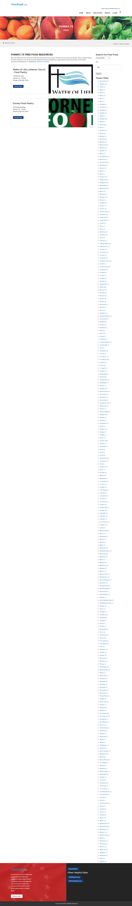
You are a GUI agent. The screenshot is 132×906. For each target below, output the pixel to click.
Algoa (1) (102, 90)
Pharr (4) (102, 632)
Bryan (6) (102, 191)
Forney (127, 44)
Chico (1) (102, 226)
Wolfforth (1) (103, 852)
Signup (107, 13)
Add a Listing (17, 896)
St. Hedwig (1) (104, 763)
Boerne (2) (103, 168)
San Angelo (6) (104, 713)
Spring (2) (103, 757)
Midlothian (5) (104, 565)
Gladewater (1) (104, 383)
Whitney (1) (103, 832)
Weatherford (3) (104, 826)
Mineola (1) (103, 568)
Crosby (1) (103, 275)
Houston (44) (104, 441)
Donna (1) (103, 310)
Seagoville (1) (104, 736)
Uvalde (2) (103, 809)
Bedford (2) (103, 148)
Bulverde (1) (103, 194)
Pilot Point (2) (104, 635)
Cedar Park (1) (104, 220)
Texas (121, 44)
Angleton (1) (103, 113)
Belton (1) (103, 153)
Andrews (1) (103, 110)
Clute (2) (102, 238)
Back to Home (10, 43)
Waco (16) (103, 818)
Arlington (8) (103, 119)
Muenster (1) (104, 583)
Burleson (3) (103, 197)
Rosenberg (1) (104, 690)
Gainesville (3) (104, 374)
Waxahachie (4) (104, 823)
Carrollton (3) (104, 214)
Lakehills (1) (103, 493)
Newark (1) (103, 597)
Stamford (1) (103, 768)
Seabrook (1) (104, 731)
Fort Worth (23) (104, 359)
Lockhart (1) (103, 519)
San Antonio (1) (104, 81)
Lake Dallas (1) (104, 490)
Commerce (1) (104, 252)
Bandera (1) (103, 130)
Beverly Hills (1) (104, 162)
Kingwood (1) (104, 478)
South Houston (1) (105, 751)
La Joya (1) (103, 484)
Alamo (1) (103, 87)
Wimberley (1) (104, 841)
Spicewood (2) (104, 754)
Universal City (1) (105, 803)
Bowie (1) (102, 171)
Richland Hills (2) (105, 670)
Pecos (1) (103, 623)
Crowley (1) (103, 278)
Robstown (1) (104, 681)
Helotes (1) (103, 420)
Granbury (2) (104, 388)
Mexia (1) (102, 559)
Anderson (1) (104, 107)
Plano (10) (103, 638)
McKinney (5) (104, 548)
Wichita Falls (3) (104, 835)
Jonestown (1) (104, 461)
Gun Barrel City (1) (105, 403)
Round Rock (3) (104, 696)
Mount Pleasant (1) (105, 580)
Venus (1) (103, 812)
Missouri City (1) (105, 574)
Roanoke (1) (103, 678)
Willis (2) (102, 838)
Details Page (18, 86)
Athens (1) (103, 122)
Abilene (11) (103, 84)
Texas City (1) (104, 786)
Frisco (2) (103, 365)
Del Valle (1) (103, 293)
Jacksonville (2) (104, 458)
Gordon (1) (103, 385)
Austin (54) (103, 124)
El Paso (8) (103, 325)
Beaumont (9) (104, 145)
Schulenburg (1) (104, 728)
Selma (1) (103, 742)
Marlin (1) (103, 545)
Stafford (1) (103, 765)
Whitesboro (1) (104, 829)
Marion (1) (103, 542)
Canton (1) (103, 206)
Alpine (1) (103, 95)
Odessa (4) (103, 606)
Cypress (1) (103, 281)
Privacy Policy (73, 869)
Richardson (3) (104, 667)
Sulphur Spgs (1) (105, 771)
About (88, 13)
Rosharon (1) (104, 693)
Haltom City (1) (104, 406)
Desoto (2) (103, 301)
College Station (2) (105, 243)
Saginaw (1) (103, 707)
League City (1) (104, 507)
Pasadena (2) (104, 615)
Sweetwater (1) (104, 774)
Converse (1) (104, 258)
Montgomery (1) (104, 577)
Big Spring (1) (104, 165)
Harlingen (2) (104, 414)
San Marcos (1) (104, 722)
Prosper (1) (103, 652)
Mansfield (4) (104, 536)
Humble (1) (103, 443)
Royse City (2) (104, 702)
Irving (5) (102, 455)
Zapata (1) (103, 861)
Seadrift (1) (103, 734)
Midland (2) (103, 562)
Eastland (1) (103, 322)
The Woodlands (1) (105, 792)
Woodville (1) (104, 855)
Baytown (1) (103, 142)
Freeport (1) (103, 362)
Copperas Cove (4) (105, 261)
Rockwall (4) (103, 687)
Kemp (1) (102, 470)
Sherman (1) (103, 748)
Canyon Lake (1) (105, 211)
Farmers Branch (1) (106, 342)
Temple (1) (103, 777)
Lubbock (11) (104, 525)
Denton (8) (103, 298)
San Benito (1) (104, 719)
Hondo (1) (103, 438)
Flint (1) (102, 348)
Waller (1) (103, 821)
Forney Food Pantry (23, 103)
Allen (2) (102, 93)
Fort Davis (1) (104, 356)
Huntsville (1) (104, 446)
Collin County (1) (105, 246)
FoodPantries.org (74, 877)
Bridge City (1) (104, 180)
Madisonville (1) (104, 530)
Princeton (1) (104, 649)
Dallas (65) (103, 287)
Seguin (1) (103, 739)
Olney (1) (102, 609)
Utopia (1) (103, 806)
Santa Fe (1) (103, 725)
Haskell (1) (103, 417)
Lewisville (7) (104, 513)
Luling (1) (102, 528)
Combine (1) (103, 249)
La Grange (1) (104, 481)
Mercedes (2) (104, 554)
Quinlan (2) (103, 655)
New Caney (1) (104, 591)
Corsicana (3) (104, 269)
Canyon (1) (103, 209)
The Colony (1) (104, 789)
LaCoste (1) (103, 487)
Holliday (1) (103, 435)
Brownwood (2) (104, 188)
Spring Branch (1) (105, 760)
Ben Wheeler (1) (105, 156)
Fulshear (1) (103, 371)
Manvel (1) (103, 539)
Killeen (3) (103, 475)
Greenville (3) (104, 400)
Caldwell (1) (103, 203)
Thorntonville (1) (105, 794)
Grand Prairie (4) (105, 391)
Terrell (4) (103, 780)
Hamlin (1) (103, 409)
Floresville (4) (104, 351)
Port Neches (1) (104, 644)
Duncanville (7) (104, 319)
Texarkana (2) (104, 783)
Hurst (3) (102, 449)
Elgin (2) (102, 330)
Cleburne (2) (103, 232)
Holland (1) (103, 432)
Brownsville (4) (104, 185)
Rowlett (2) (103, 699)
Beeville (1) (103, 151)
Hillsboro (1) (103, 429)
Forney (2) (103, 354)
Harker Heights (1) (105, 412)
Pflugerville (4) (104, 629)
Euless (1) (103, 336)
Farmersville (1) (104, 345)
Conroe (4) (103, 255)
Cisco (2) (102, 229)
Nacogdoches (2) (105, 586)
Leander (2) (103, 510)
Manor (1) (103, 533)
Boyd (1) (102, 174)
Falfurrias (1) (104, 339)
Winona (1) (103, 847)
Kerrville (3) (103, 472)
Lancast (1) (103, 499)
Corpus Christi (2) (105, 267)
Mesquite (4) (103, 557)
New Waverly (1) (105, 594)
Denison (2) (103, 296)
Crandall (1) (103, 272)
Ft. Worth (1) (103, 368)
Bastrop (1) (103, 136)
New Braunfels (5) (105, 588)
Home (81, 13)
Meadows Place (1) (105, 551)
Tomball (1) (103, 797)
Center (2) (103, 223)
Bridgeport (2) (104, 182)
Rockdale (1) (103, 684)
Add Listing (97, 13)
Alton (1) (102, 98)
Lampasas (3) (104, 496)
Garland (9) (103, 377)
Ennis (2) (102, 333)
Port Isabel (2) (104, 641)
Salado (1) (103, 710)
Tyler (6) (102, 800)
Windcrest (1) (104, 844)
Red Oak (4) (103, 658)
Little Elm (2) (103, 516)
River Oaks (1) (104, 676)
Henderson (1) (104, 423)
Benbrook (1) (104, 159)
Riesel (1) (103, 673)
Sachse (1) (103, 705)
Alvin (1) (102, 101)
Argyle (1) (103, 116)
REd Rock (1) (104, 661)
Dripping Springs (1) (106, 316)
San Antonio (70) (105, 716)
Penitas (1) (103, 626)
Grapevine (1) (104, 397)
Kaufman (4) (103, 467)
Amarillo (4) (103, 104)
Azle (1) (102, 127)
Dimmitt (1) (103, 307)
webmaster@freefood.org (112, 8)
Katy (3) (102, 464)
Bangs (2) (103, 133)
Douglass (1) (103, 313)
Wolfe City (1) (104, 850)
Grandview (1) (104, 394)
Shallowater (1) (104, 745)
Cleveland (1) (104, 235)
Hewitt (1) (103, 426)
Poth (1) (102, 647)
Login (115, 13)
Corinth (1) (103, 264)
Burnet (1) (103, 200)
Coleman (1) (103, 240)
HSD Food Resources (75, 881)
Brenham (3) (103, 177)
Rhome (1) (103, 664)
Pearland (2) (103, 618)
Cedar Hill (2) (104, 217)
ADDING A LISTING (43, 62)
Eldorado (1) (103, 327)
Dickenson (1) (104, 304)
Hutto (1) (102, 452)
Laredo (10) (103, 504)
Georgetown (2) (104, 380)
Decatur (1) (103, 290)
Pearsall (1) (103, 620)
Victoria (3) (103, 815)
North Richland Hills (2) (107, 600)
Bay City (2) (103, 139)
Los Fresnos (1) (104, 522)
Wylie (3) (102, 858)
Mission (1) (103, 571)
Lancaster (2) (104, 501)
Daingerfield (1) (104, 284)
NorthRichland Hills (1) (106, 603)
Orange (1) (103, 612)
